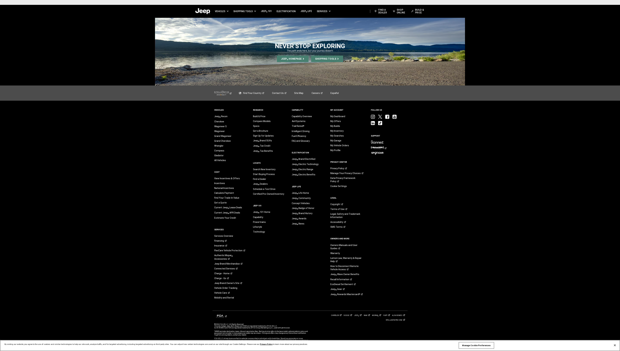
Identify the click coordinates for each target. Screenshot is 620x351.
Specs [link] (256, 126)
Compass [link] (219, 150)
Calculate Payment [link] (224, 193)
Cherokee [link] (219, 121)
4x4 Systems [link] (298, 121)
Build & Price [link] (259, 116)
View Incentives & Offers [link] (227, 178)
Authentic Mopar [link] (223, 257)
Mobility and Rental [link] (224, 297)
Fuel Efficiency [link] (299, 136)
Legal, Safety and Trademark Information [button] (345, 215)
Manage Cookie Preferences (476, 345)
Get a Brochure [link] (260, 131)
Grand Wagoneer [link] (222, 136)
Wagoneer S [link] (220, 126)
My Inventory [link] (337, 131)
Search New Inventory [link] (264, 169)
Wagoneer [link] (219, 131)
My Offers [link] (335, 121)
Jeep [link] (336, 289)
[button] (221, 11)
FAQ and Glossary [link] (301, 141)
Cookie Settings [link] (338, 186)
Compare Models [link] (262, 121)
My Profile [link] (335, 150)
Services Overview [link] (223, 236)
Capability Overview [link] (302, 116)
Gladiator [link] (219, 155)
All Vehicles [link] (220, 160)
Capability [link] (258, 217)
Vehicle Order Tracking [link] (225, 288)
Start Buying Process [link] (264, 174)
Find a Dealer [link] (259, 179)
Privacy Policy (266, 344)
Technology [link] (259, 231)
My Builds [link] (335, 126)
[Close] (614, 345)
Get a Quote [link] (220, 202)
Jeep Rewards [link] (345, 294)
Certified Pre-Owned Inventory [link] (268, 194)
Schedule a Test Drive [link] (264, 189)
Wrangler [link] (218, 145)
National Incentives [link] (224, 188)
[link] (202, 11)
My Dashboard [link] (337, 116)
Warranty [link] (335, 253)
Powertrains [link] (259, 222)
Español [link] (335, 93)
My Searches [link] (337, 135)
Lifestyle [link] (257, 227)
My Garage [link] (335, 140)
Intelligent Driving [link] (301, 131)
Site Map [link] (298, 93)
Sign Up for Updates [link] (263, 135)
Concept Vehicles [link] (301, 203)
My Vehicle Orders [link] (339, 145)
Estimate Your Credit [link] (225, 218)
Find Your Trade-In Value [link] (226, 198)
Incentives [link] (219, 183)
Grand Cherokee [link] (222, 141)
